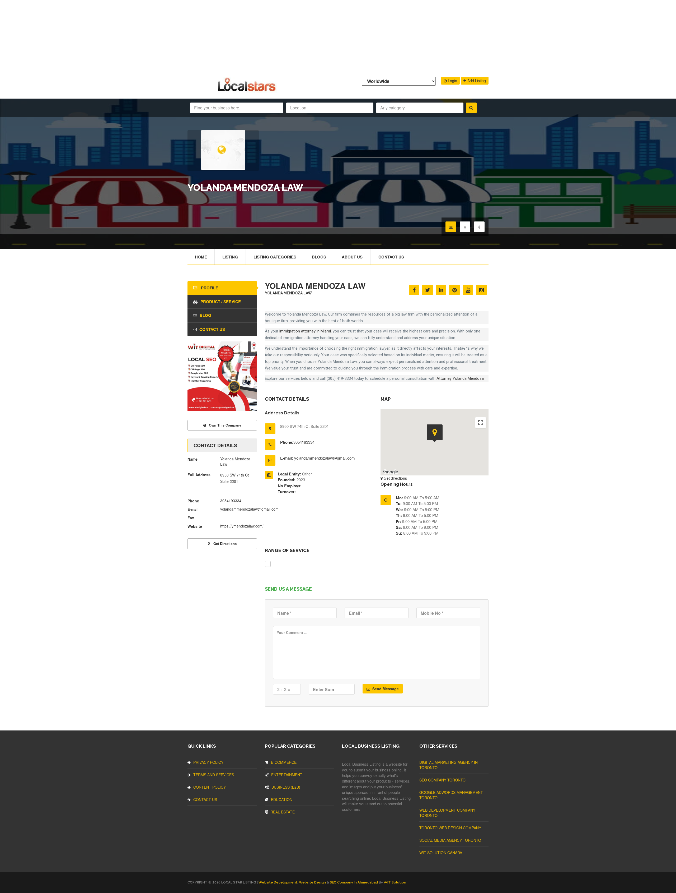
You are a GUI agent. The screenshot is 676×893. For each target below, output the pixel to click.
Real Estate (282, 812)
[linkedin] (441, 290)
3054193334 (303, 442)
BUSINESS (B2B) (285, 787)
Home (201, 257)
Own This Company (225, 425)
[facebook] (414, 290)
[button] (434, 433)
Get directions (395, 478)
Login (452, 80)
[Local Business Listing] (248, 90)
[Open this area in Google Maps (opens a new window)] (390, 472)
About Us (352, 257)
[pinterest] (454, 290)
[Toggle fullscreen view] (480, 422)
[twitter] (427, 290)
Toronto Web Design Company (450, 827)
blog (205, 315)
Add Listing (476, 80)
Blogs (319, 257)
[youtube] (468, 290)
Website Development (278, 882)
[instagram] (481, 290)
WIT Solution (395, 882)
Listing (230, 257)
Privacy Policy (208, 762)
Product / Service (220, 301)
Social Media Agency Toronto (450, 840)
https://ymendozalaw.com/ (242, 526)
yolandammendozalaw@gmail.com (324, 458)
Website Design (312, 882)
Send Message (385, 688)
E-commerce (284, 762)
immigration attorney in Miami (305, 331)
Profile (209, 288)
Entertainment (286, 774)
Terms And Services (213, 774)
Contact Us (391, 257)
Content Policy (209, 787)
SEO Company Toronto (442, 780)
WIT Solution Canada (440, 852)
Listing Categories (274, 257)
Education (281, 799)
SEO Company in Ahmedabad (354, 882)
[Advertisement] (338, 37)
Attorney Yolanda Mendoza (460, 378)
